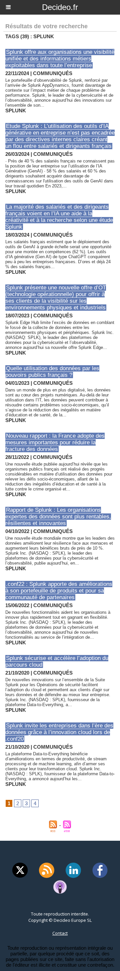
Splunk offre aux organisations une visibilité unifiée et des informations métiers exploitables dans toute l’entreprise (59, 58)
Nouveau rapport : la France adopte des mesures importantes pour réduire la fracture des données (55, 442)
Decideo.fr (60, 7)
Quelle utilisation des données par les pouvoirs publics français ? (52, 371)
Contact (60, 933)
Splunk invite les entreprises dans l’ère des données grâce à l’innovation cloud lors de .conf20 (59, 732)
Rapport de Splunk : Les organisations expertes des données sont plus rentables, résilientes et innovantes (58, 516)
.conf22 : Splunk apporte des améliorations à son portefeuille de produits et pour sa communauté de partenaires (58, 590)
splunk (15, 110)
